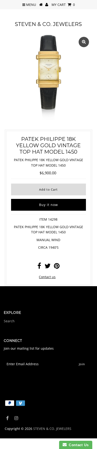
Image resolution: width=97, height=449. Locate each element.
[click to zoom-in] (84, 42)
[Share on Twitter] (47, 267)
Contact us (47, 277)
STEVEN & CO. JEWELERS (48, 24)
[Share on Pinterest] (57, 267)
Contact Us (78, 445)
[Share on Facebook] (39, 267)
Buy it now (48, 204)
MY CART (63, 4)
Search (9, 321)
